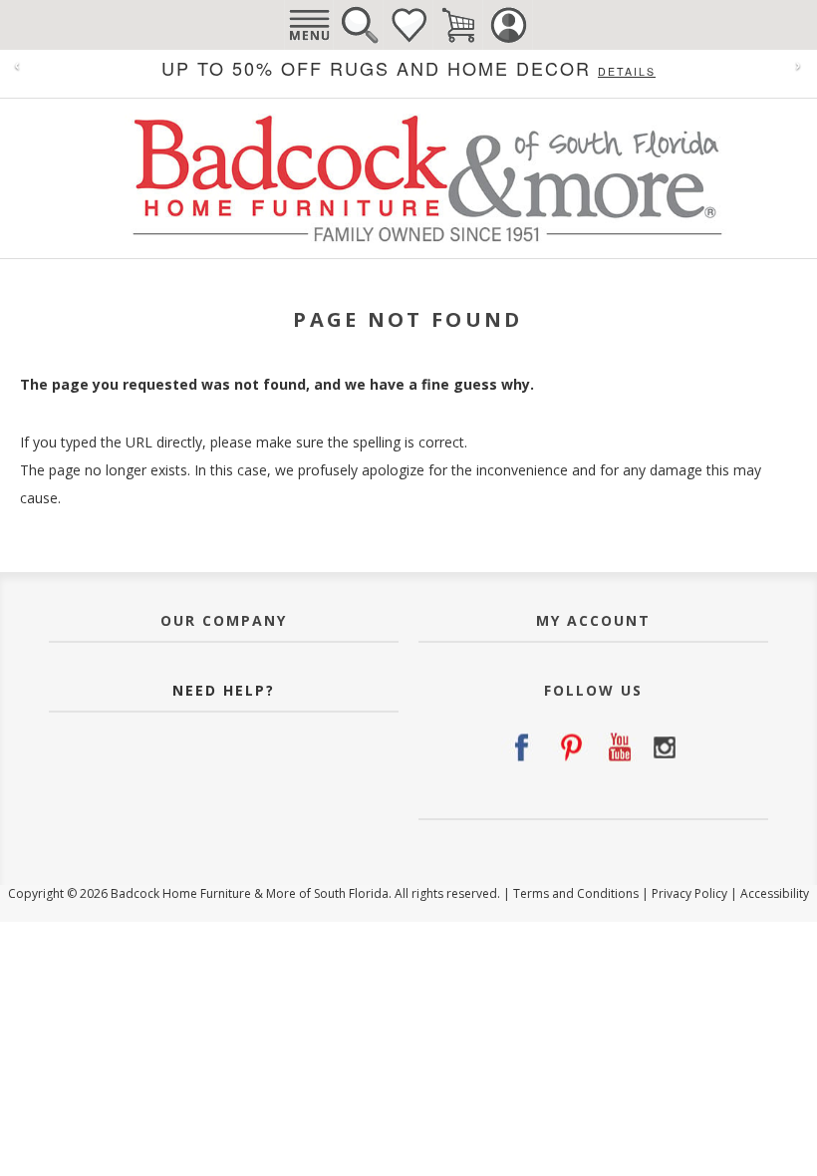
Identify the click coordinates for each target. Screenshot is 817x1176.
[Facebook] (521, 747)
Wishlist (408, 25)
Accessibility (774, 893)
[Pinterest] (569, 747)
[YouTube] (617, 747)
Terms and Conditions (576, 893)
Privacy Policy (689, 893)
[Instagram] (664, 747)
